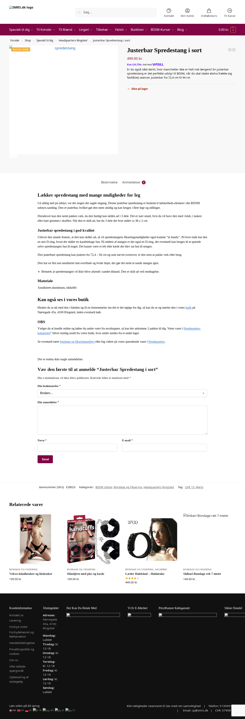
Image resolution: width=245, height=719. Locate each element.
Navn (42, 440)
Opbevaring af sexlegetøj (18, 679)
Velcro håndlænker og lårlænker (30, 573)
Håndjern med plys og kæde (85, 573)
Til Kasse (229, 16)
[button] (227, 29)
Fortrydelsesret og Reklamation (21, 634)
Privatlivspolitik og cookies (21, 651)
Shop (28, 40)
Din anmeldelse (48, 402)
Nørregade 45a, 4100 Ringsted (50, 623)
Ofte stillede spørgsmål (17, 668)
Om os (13, 660)
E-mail (127, 440)
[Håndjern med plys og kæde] (93, 539)
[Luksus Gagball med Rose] (234, 50)
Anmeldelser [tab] (133, 182)
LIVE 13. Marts (194, 487)
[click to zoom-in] (63, 99)
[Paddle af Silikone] (230, 50)
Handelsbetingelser (22, 643)
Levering (15, 620)
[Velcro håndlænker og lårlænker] (35, 539)
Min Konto (187, 16)
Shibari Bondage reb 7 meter (202, 573)
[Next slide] (13, 154)
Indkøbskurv (209, 16)
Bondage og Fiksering (128, 487)
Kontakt (169, 16)
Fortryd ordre (18, 627)
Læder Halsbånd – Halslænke (144, 573)
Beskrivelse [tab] (109, 182)
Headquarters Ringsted (73, 40)
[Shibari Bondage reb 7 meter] (209, 539)
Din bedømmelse (49, 386)
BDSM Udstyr (103, 487)
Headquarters (156, 341)
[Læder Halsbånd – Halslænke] (151, 539)
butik (188, 307)
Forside (14, 40)
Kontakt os (16, 615)
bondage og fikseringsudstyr (77, 341)
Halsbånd (161, 569)
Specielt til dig (44, 40)
